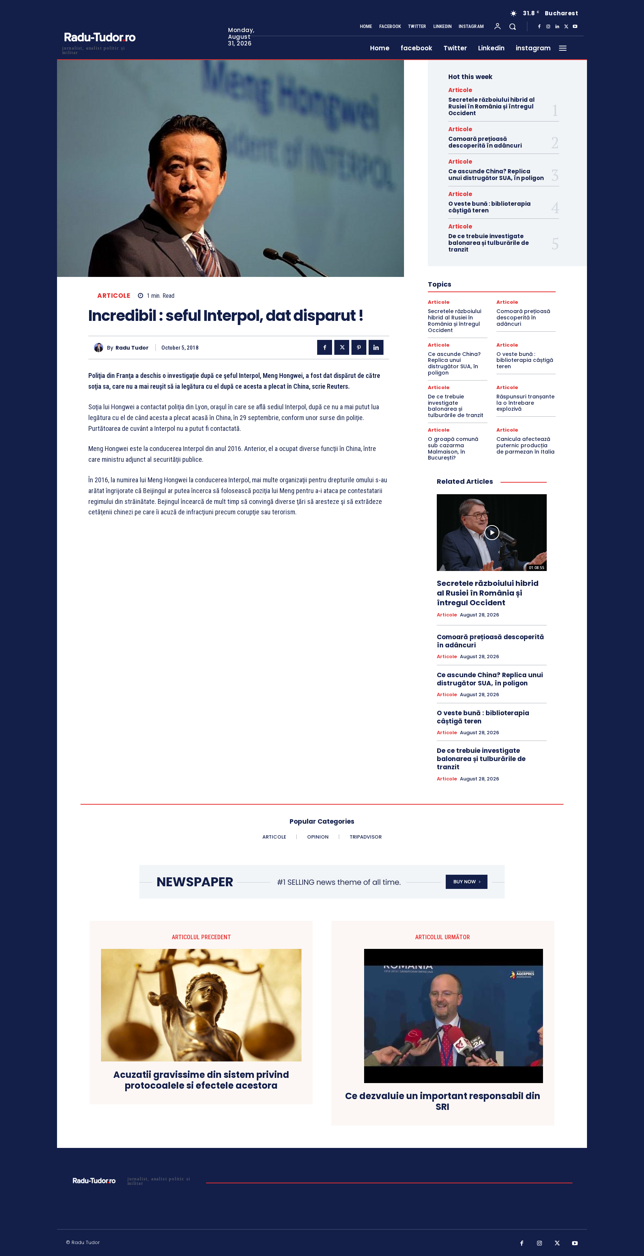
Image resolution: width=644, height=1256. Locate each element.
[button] (512, 26)
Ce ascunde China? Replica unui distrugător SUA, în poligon (496, 174)
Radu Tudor (132, 348)
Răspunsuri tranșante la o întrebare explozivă (525, 403)
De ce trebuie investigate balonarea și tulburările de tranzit (488, 242)
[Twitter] (566, 26)
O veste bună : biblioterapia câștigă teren (489, 207)
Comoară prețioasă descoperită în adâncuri (485, 142)
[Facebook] (539, 26)
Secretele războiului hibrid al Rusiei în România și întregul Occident (491, 106)
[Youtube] (575, 26)
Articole (113, 296)
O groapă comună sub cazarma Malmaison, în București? (453, 448)
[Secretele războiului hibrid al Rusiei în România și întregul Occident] (492, 532)
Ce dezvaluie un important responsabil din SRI (442, 1102)
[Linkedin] (557, 26)
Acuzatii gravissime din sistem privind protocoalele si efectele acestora (201, 1080)
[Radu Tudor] (100, 347)
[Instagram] (548, 26)
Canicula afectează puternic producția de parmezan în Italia (525, 445)
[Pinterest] (358, 347)
